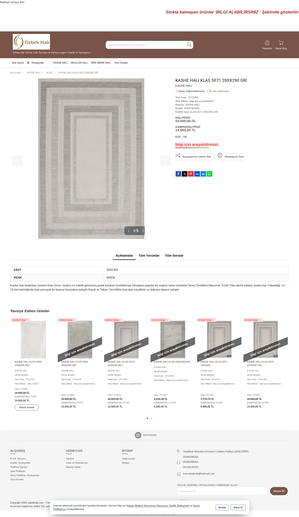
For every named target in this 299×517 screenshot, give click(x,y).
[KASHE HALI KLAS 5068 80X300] (172, 339)
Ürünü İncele (26, 407)
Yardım (70, 458)
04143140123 (190, 467)
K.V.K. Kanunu (18, 458)
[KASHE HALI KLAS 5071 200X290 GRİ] (91, 159)
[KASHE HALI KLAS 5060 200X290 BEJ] (33, 339)
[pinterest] (191, 174)
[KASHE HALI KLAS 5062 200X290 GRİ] (80, 339)
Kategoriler (37, 62)
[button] (147, 418)
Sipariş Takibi (73, 467)
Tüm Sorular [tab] (174, 255)
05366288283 (190, 456)
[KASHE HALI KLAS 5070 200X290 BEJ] (126, 339)
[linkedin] (203, 174)
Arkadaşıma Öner (234, 156)
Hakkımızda (128, 458)
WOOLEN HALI (79, 62)
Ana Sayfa (18, 62)
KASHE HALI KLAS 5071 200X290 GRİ (196, 112)
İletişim (126, 462)
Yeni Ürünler (17, 479)
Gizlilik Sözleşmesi (20, 462)
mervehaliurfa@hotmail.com (199, 473)
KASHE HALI (60, 62)
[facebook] (178, 174)
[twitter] (184, 174)
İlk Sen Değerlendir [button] (219, 91)
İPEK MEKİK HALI (101, 62)
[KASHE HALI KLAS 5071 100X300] (219, 339)
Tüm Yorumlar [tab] (149, 255)
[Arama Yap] (189, 45)
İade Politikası (17, 471)
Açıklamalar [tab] (124, 255)
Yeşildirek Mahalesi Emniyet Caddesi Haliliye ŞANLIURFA (216, 451)
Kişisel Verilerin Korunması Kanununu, (148, 505)
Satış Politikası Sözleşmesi (24, 475)
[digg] (197, 174)
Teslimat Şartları (19, 467)
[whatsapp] (209, 174)
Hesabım (267, 48)
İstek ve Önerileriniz (77, 462)
